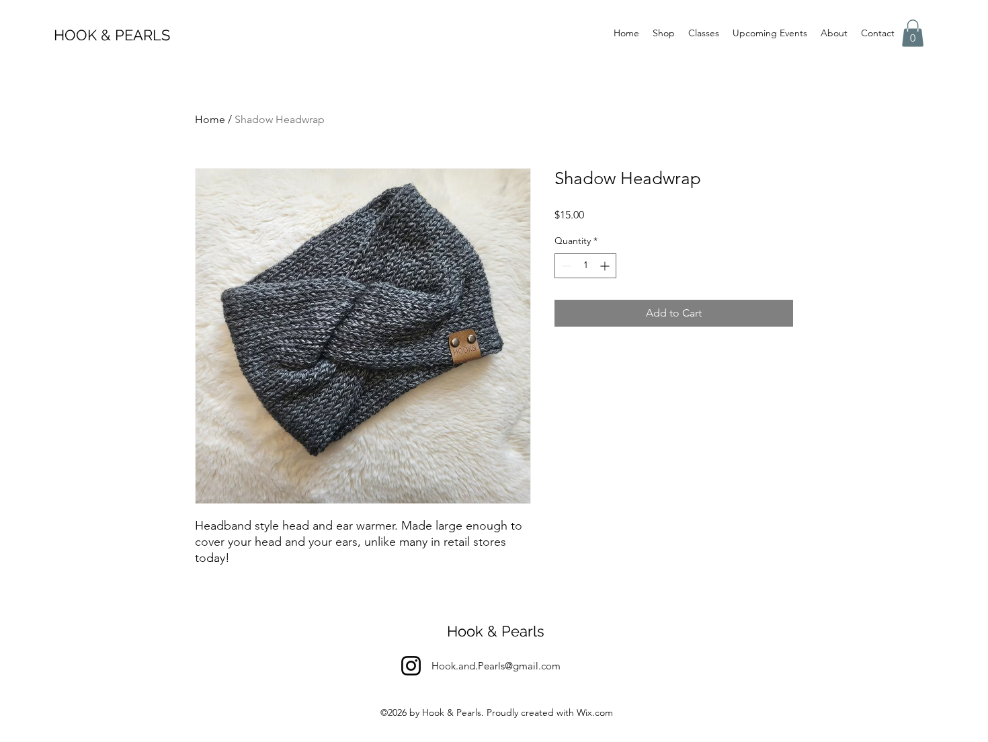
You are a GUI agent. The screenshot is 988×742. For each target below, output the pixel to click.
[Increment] (606, 266)
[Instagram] (411, 666)
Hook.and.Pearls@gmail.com (496, 665)
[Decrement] (565, 266)
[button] (912, 33)
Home (210, 119)
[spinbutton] (585, 266)
